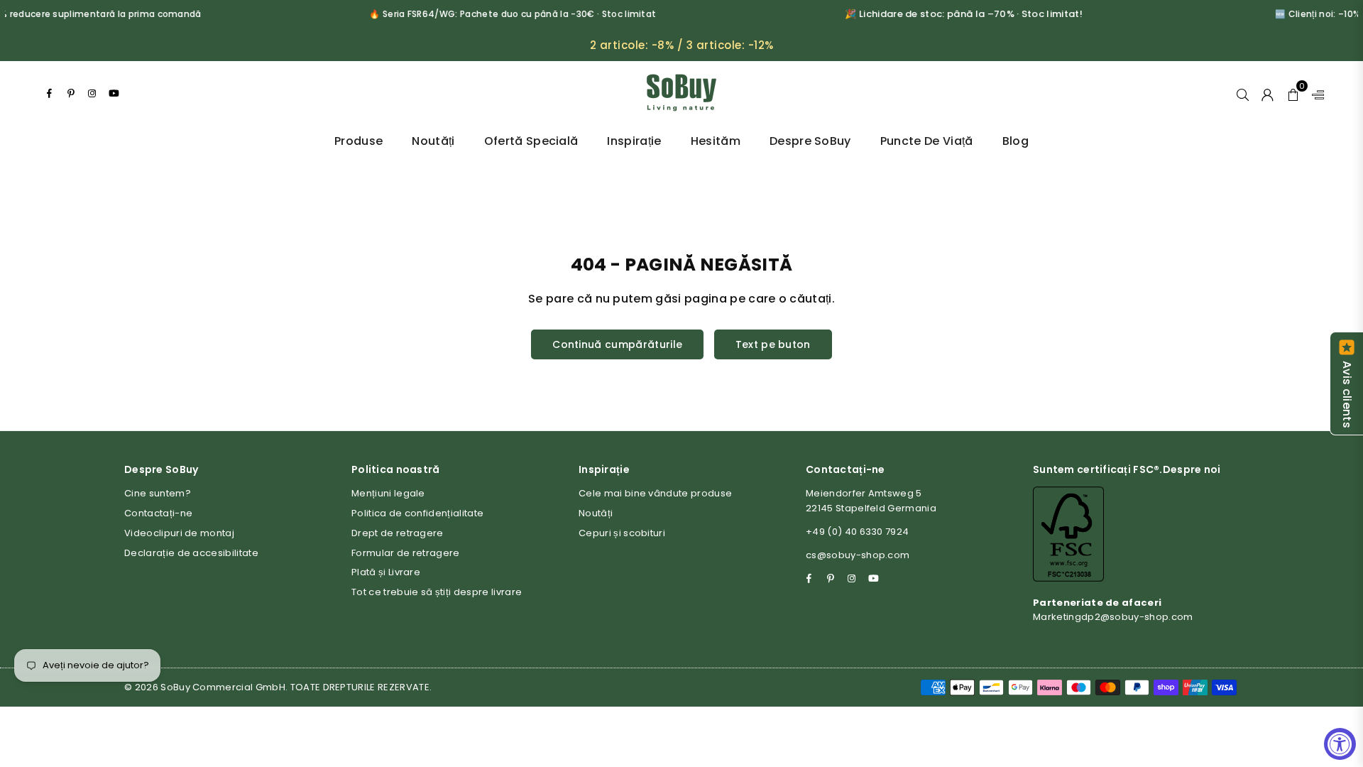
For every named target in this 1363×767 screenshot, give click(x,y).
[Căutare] (1242, 93)
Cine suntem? (157, 493)
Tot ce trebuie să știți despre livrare (436, 592)
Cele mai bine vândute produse (655, 493)
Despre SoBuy (810, 141)
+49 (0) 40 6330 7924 (857, 531)
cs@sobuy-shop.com (857, 555)
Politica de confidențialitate (417, 513)
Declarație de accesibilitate (191, 553)
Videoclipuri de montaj (179, 533)
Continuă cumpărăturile (617, 344)
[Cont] (1267, 93)
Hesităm (715, 141)
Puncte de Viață (926, 141)
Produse (358, 141)
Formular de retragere (405, 553)
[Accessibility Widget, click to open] (1340, 744)
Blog (1015, 141)
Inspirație (634, 141)
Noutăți (433, 141)
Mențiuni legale (388, 493)
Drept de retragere (397, 533)
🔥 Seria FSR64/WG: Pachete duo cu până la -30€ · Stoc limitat (502, 14)
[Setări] (1314, 93)
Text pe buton (773, 344)
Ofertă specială (531, 141)
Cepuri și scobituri (622, 533)
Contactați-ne (158, 513)
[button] (1293, 93)
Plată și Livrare (385, 572)
